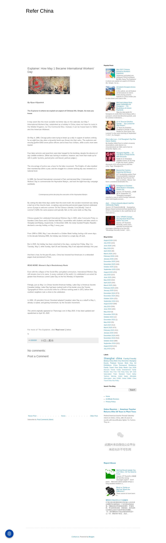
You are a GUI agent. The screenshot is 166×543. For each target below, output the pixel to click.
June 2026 (107, 246)
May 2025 (107, 280)
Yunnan (120, 363)
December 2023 (109, 314)
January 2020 (108, 333)
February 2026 (109, 256)
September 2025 (110, 269)
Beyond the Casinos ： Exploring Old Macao (124, 171)
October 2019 (108, 341)
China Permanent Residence (124, 365)
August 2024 (108, 304)
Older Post (94, 416)
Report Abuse (110, 463)
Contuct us (75, 537)
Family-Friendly (129, 359)
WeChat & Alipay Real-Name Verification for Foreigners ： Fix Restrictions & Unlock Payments (124, 106)
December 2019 (109, 335)
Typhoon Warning (110, 376)
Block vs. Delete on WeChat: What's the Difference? (123, 489)
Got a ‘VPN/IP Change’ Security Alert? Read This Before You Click (125, 219)
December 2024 (109, 293)
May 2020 (107, 322)
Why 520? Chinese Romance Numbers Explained (123, 71)
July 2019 (107, 349)
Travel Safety (131, 374)
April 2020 (107, 325)
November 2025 (109, 264)
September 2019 (110, 343)
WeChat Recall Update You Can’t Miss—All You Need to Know (126, 472)
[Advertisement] (83, 41)
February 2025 (109, 288)
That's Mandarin (119, 374)
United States (123, 376)
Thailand (113, 363)
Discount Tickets (109, 369)
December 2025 (109, 261)
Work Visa (129, 363)
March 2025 (108, 285)
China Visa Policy (113, 380)
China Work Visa (115, 361)
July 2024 (107, 306)
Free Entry (119, 367)
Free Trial (117, 372)
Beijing (106, 361)
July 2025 (107, 275)
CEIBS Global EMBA (124, 378)
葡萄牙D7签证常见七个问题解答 (117, 500)
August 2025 (108, 272)
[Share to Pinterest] (52, 340)
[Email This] (42, 340)
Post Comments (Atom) (45, 419)
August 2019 (108, 346)
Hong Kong (125, 372)
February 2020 (109, 330)
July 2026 (107, 243)
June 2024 (107, 309)
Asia (114, 378)
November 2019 (109, 338)
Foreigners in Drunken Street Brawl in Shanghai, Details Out (125, 187)
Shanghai (109, 358)
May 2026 (107, 248)
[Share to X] (47, 340)
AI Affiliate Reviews (112, 399)
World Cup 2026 (129, 367)
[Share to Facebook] (50, 340)
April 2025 (107, 283)
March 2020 (108, 327)
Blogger (91, 537)
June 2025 (107, 277)
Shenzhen (125, 361)
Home (63, 416)
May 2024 (107, 312)
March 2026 (108, 254)
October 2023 (108, 317)
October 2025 (108, 267)
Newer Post (32, 416)
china (119, 358)
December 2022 (109, 320)
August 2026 (108, 240)
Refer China (39, 11)
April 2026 (107, 251)
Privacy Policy (111, 402)
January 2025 (108, 290)
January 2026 (108, 259)
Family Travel (109, 367)
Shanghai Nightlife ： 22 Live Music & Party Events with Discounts (125, 155)
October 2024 (108, 298)
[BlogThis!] (45, 340)
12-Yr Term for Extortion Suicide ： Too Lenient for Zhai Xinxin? (125, 123)
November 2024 (109, 296)
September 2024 (110, 301)
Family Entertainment (124, 369)
